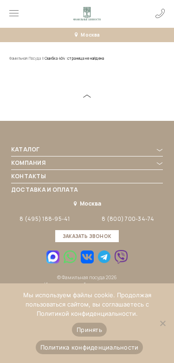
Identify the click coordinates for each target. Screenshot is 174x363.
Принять (89, 329)
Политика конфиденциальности (89, 347)
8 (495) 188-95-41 (44, 219)
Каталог (25, 149)
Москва (90, 34)
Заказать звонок (87, 236)
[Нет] (162, 323)
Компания (28, 163)
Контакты (28, 176)
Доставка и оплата (44, 190)
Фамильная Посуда (25, 58)
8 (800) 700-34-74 (128, 219)
